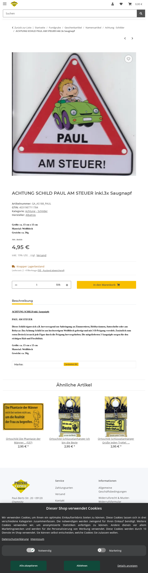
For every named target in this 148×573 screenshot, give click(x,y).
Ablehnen (82, 565)
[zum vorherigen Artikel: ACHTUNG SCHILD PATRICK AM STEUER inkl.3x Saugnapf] (125, 38)
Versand (41, 255)
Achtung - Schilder (36, 211)
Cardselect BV (71, 364)
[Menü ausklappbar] (4, 2)
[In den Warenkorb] (15, 50)
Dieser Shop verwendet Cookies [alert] (74, 508)
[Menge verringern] (16, 284)
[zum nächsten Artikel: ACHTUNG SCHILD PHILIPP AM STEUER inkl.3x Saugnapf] (132, 38)
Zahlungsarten (64, 487)
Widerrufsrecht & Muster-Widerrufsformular (114, 499)
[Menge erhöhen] (67, 284)
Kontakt (59, 500)
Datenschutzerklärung (15, 539)
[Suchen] (141, 13)
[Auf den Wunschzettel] (128, 59)
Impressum (37, 539)
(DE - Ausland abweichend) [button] (51, 270)
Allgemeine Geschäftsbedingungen (113, 489)
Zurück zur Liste (22, 27)
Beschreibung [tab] (22, 301)
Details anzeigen (127, 565)
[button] (112, 4)
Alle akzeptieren (28, 565)
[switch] (31, 550)
